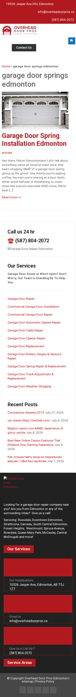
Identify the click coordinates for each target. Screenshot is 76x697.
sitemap (27, 681)
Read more (11, 197)
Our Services (18, 549)
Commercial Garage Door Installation (33, 306)
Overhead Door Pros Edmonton (46, 678)
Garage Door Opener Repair (26, 338)
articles (7, 153)
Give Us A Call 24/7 (22, 648)
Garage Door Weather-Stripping (29, 386)
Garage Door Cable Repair (25, 330)
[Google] (53, 690)
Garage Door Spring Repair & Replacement (37, 366)
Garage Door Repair (21, 299)
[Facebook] (23, 690)
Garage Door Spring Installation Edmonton (34, 140)
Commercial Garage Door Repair (30, 314)
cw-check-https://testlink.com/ (29, 420)
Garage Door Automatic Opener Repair (34, 322)
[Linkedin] (30, 690)
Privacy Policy (44, 681)
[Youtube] (45, 690)
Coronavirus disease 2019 (26, 412)
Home (6, 66)
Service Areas (19, 662)
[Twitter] (38, 690)
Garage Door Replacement (26, 346)
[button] (72, 27)
